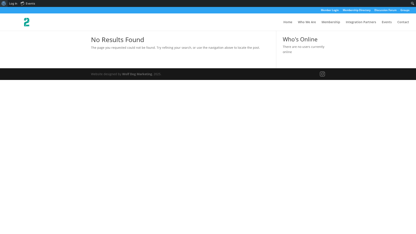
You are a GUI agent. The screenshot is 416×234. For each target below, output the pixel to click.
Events (387, 22)
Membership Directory (356, 10)
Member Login (330, 10)
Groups (405, 10)
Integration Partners (361, 22)
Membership (331, 22)
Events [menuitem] (30, 3)
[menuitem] (4, 3)
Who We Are (307, 22)
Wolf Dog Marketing (137, 74)
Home (287, 22)
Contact (403, 22)
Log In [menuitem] (13, 3)
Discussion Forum (385, 10)
